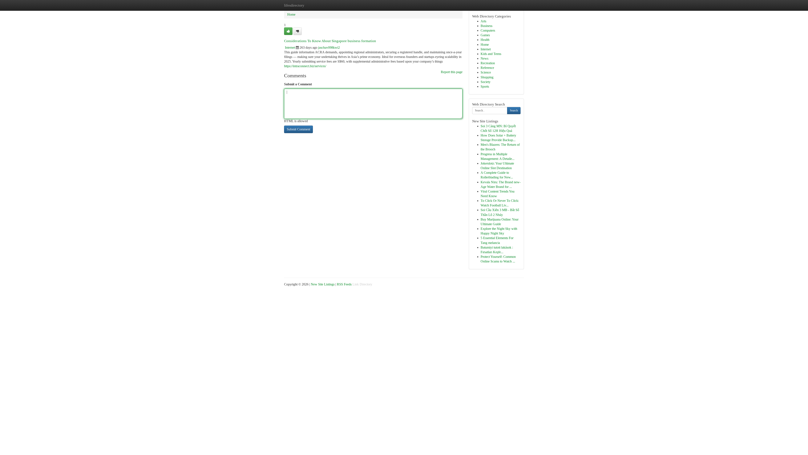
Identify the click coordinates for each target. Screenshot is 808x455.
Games (485, 35)
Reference (487, 68)
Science (486, 72)
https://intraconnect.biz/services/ (305, 66)
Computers (488, 30)
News (484, 58)
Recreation (488, 63)
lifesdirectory (294, 5)
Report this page (451, 72)
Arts (483, 21)
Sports (485, 86)
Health (485, 39)
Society (485, 82)
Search (514, 110)
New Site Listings (323, 284)
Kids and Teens (491, 54)
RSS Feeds (344, 284)
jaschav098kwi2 (329, 47)
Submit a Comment (298, 84)
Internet (290, 47)
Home (291, 14)
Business (486, 26)
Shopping (487, 77)
